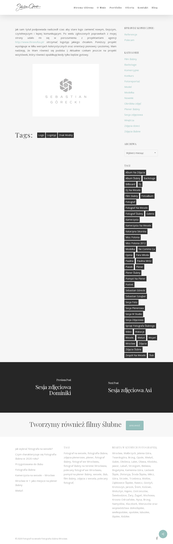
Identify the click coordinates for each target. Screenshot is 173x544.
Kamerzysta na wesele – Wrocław (35, 475)
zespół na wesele (136, 355)
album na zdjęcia (135, 172)
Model (128, 87)
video (129, 331)
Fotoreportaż (132, 81)
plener (139, 266)
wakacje (139, 331)
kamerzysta (132, 219)
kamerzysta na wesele (138, 225)
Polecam (129, 40)
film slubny (132, 196)
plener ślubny (133, 272)
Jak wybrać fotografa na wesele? (34, 448)
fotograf (130, 201)
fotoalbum (147, 196)
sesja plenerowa (135, 308)
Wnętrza (129, 120)
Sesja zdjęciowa (133, 114)
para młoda (142, 255)
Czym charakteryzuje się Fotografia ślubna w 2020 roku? (35, 456)
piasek (129, 266)
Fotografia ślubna (25, 469)
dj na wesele (133, 190)
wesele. (130, 337)
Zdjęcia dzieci (132, 125)
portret (129, 284)
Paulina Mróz (144, 260)
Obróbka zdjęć (132, 103)
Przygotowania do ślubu (29, 464)
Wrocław (130, 343)
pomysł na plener (135, 278)
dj (140, 184)
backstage (149, 178)
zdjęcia (143, 343)
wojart (152, 337)
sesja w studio (134, 314)
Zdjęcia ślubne (132, 131)
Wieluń (141, 337)
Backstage (130, 64)
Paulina (129, 260)
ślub (151, 355)
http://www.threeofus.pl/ (29, 42)
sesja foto (131, 302)
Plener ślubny (132, 109)
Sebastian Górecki (135, 290)
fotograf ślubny (134, 213)
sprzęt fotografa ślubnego (140, 325)
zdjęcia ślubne (133, 349)
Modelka (129, 92)
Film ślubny (130, 59)
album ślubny (133, 178)
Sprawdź (134, 425)
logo (41, 135)
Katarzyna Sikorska (136, 231)
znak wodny (66, 135)
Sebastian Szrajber (136, 296)
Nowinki (128, 98)
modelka (130, 249)
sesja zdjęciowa (134, 319)
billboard (130, 184)
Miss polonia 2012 (136, 243)
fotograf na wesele (137, 207)
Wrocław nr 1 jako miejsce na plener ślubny (36, 483)
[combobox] (141, 153)
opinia (129, 255)
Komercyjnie (131, 70)
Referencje (130, 34)
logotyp (51, 135)
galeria (150, 213)
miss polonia (133, 237)
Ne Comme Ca (147, 249)
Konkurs (129, 75)
